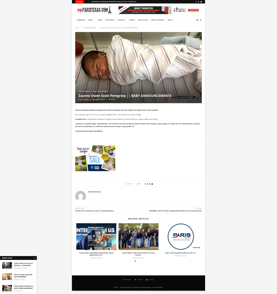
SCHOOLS (121, 20)
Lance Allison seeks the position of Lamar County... (138, 254)
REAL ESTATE (143, 20)
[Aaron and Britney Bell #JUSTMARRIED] (7, 276)
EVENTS (132, 20)
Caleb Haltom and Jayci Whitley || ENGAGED (23, 264)
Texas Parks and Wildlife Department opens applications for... (96, 254)
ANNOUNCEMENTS (90, 28)
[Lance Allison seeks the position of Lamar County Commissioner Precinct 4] (138, 236)
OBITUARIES (109, 20)
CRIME (99, 20)
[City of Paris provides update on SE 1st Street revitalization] (181, 236)
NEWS (90, 20)
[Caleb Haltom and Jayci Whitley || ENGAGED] (7, 265)
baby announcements (100, 91)
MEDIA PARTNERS (157, 20)
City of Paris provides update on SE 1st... (180, 253)
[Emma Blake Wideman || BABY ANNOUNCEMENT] (7, 288)
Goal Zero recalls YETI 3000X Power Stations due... (113, 2)
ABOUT (170, 20)
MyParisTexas (84, 99)
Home (77, 28)
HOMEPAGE (81, 20)
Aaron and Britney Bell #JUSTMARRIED (23, 275)
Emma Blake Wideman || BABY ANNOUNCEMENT (24, 287)
